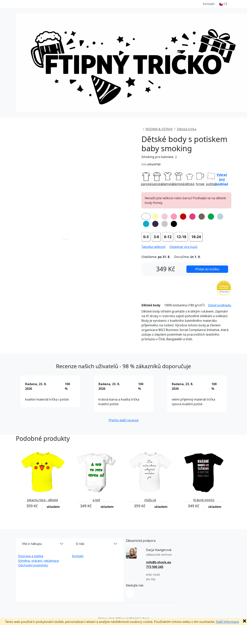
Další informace (227, 622)
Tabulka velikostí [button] (153, 247)
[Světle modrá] (220, 216)
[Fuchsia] (192, 216)
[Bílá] (146, 216)
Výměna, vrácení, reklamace (38, 561)
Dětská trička (186, 129)
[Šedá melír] (164, 224)
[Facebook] (130, 593)
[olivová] (201, 216)
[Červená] (183, 216)
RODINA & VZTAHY (159, 129)
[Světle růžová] (164, 216)
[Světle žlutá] (155, 216)
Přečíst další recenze (124, 420)
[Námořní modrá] (155, 224)
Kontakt (209, 4)
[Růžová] (173, 216)
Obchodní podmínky (33, 565)
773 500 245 (154, 567)
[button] (223, 4)
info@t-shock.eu (158, 562)
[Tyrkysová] (146, 224)
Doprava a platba (30, 556)
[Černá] (173, 224)
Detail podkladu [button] (219, 305)
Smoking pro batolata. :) (159, 157)
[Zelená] (211, 216)
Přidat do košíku (207, 269)
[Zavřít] (244, 620)
